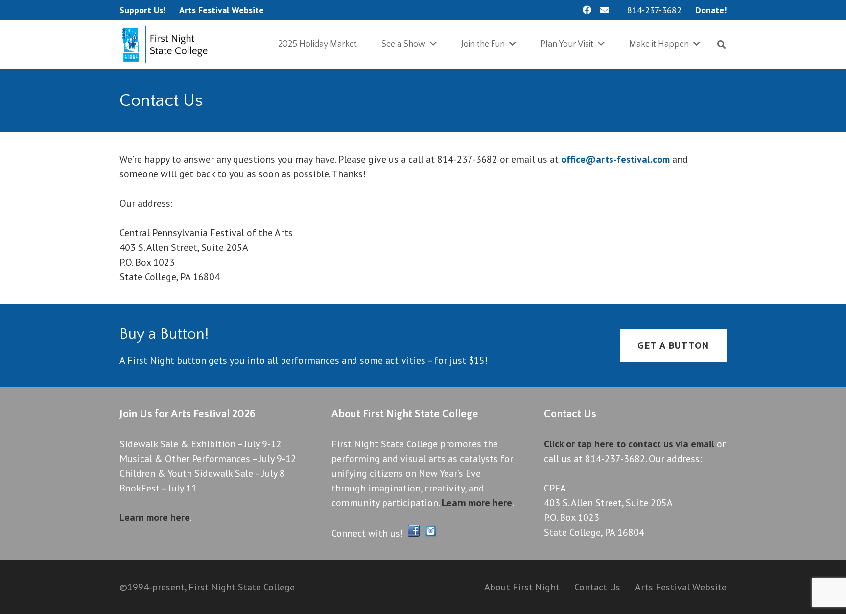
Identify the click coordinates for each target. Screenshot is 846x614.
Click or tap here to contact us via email (629, 444)
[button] (721, 44)
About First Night (522, 587)
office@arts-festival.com (615, 159)
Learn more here (154, 517)
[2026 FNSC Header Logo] (166, 44)
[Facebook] (587, 10)
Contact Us (597, 587)
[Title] (604, 10)
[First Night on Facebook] (414, 533)
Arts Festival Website (681, 587)
